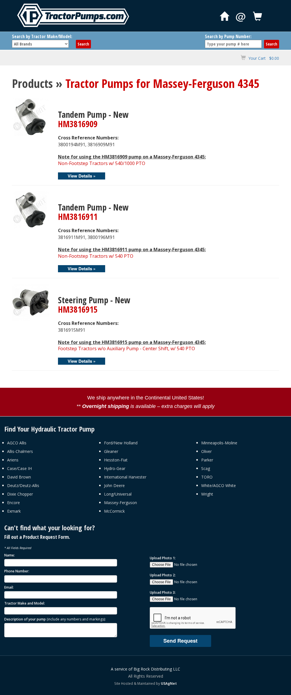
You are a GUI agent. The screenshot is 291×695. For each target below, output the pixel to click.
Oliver (206, 451)
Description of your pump (55, 619)
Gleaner (111, 451)
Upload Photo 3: (163, 592)
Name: (9, 555)
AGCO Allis (16, 443)
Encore (13, 502)
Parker (207, 460)
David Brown (19, 477)
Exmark (14, 511)
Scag (205, 468)
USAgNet (169, 683)
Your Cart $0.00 (263, 58)
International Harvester (125, 477)
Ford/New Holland (121, 443)
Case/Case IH (19, 468)
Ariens (12, 460)
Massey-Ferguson (120, 502)
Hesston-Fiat (116, 460)
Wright (207, 494)
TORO (207, 477)
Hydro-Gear (114, 468)
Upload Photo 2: (163, 575)
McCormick (114, 511)
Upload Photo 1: (163, 558)
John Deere (114, 485)
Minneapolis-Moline (219, 443)
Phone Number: (16, 571)
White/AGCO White (218, 485)
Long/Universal (118, 494)
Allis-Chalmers (20, 451)
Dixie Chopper (20, 494)
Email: (9, 587)
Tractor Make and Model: (24, 603)
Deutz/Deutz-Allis (23, 485)
